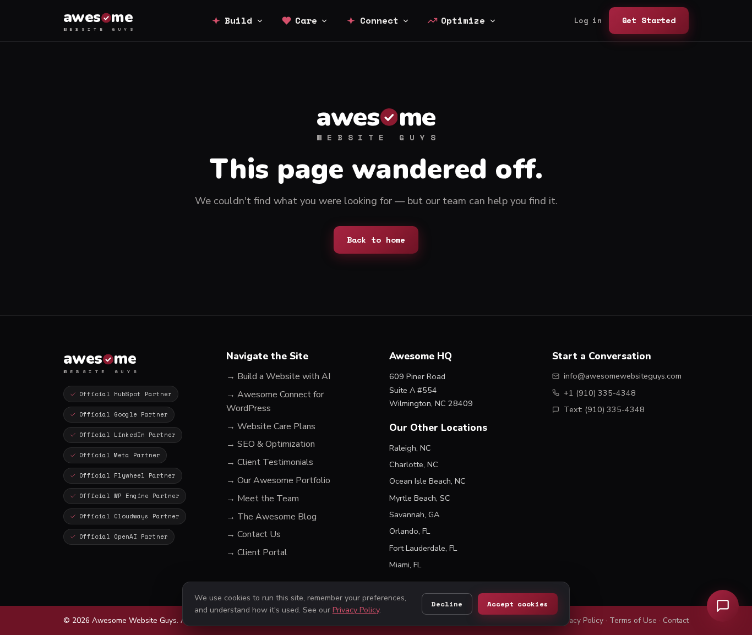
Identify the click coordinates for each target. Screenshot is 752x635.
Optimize (463, 20)
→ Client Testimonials (269, 462)
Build (238, 20)
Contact (676, 620)
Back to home (376, 239)
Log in (588, 20)
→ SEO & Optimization (270, 444)
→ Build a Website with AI (278, 376)
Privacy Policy (580, 620)
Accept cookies (517, 604)
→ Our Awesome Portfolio (278, 480)
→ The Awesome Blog (271, 517)
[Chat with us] (723, 606)
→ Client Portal (256, 552)
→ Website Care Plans (270, 426)
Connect (379, 20)
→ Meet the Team (262, 498)
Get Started (648, 20)
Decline (447, 604)
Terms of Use (633, 620)
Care (306, 20)
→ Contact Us (253, 534)
